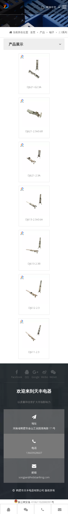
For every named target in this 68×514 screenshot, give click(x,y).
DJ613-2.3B (34, 263)
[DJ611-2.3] (33, 333)
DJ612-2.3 (34, 307)
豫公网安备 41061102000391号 (36, 502)
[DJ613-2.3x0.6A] (34, 201)
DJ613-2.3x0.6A (34, 219)
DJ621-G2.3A (34, 87)
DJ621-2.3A (34, 175)
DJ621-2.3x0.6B (34, 131)
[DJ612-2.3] (34, 289)
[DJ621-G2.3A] (34, 68)
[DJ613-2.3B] (34, 245)
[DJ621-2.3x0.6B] (34, 112)
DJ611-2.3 (33, 352)
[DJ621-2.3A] (34, 157)
